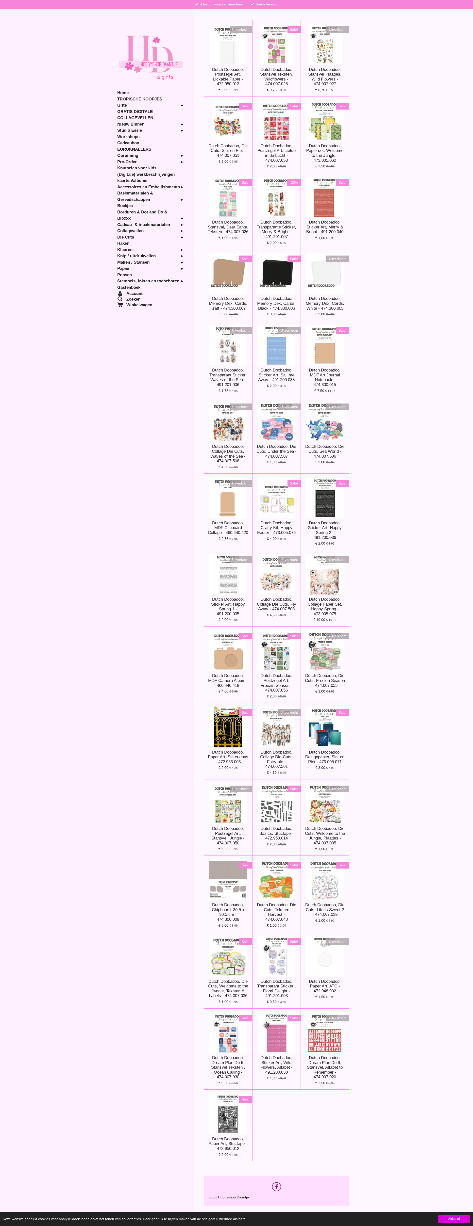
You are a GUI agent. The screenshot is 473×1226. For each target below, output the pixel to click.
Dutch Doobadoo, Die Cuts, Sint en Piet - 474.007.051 (228, 151)
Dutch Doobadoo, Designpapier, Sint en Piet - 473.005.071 (324, 757)
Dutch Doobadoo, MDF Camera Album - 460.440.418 (228, 680)
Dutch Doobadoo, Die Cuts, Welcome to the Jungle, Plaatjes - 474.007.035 (325, 835)
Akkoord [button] (454, 1219)
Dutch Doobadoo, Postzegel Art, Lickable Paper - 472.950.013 (228, 76)
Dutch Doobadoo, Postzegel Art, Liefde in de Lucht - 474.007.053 (276, 153)
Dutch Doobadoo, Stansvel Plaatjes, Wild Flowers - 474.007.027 (324, 76)
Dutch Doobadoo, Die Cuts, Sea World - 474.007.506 (324, 451)
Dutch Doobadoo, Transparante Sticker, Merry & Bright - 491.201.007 (276, 229)
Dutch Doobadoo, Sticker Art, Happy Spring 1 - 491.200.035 (228, 606)
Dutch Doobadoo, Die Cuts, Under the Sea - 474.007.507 (276, 451)
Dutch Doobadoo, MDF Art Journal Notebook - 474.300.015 (325, 377)
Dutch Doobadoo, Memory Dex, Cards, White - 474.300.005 (325, 303)
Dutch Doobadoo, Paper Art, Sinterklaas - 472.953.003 (228, 757)
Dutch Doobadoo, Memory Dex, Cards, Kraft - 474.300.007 (228, 303)
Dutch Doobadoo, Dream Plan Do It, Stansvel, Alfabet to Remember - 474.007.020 (325, 1067)
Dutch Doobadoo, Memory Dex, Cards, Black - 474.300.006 (276, 303)
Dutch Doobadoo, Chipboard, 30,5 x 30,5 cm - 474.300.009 (228, 912)
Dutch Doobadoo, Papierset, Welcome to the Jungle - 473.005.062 (324, 153)
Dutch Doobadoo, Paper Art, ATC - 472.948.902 (325, 986)
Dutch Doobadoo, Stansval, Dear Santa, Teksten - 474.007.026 (228, 227)
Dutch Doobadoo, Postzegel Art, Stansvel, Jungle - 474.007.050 (228, 835)
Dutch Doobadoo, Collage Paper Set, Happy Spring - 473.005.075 (325, 606)
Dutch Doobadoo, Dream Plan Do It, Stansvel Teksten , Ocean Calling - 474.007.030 (228, 1067)
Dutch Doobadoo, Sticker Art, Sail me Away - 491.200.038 (276, 375)
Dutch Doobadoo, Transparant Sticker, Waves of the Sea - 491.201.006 (228, 377)
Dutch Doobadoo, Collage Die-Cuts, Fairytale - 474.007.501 (276, 759)
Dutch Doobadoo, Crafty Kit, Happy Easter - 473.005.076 (276, 528)
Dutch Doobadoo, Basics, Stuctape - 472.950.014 (276, 833)
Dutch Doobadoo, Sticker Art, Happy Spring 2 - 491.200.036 (325, 530)
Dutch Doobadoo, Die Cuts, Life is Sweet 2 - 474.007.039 (324, 910)
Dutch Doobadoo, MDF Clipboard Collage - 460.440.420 (228, 528)
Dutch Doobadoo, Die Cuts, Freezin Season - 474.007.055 (325, 680)
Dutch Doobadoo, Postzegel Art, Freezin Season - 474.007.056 (276, 683)
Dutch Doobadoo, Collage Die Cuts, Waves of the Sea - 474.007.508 (228, 453)
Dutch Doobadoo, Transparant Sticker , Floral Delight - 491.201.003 (276, 988)
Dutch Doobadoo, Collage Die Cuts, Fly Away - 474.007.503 (276, 604)
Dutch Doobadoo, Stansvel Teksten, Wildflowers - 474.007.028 (276, 76)
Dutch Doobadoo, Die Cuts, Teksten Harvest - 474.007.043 (276, 912)
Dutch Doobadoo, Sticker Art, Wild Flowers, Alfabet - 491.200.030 (276, 1065)
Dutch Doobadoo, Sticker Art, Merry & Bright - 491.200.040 (324, 227)
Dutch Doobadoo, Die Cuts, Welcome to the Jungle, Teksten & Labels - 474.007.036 (228, 988)
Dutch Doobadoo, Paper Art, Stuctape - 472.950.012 (228, 1144)
